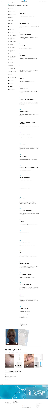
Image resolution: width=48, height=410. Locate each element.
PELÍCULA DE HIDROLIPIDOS (11, 32)
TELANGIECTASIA (12, 89)
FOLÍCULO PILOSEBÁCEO (12, 62)
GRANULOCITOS (11, 29)
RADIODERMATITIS (12, 68)
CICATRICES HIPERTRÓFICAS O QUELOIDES (12, 38)
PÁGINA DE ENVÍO (7, 402)
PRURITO (11, 65)
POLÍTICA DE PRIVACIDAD (16, 402)
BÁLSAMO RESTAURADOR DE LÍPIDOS (12, 51)
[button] (9, 346)
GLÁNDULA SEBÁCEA (13, 71)
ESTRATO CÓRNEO (13, 77)
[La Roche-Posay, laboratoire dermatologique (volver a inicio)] (24, 1)
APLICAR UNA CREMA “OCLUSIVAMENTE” (13, 56)
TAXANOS (11, 86)
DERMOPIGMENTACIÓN (12, 14)
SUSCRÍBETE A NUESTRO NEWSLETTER (16, 401)
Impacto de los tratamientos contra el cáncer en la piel (10, 377)
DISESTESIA (11, 17)
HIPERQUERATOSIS (12, 35)
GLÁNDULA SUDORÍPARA (12, 80)
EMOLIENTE (11, 20)
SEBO (11, 74)
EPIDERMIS (11, 23)
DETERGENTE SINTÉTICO (12, 83)
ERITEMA (10, 26)
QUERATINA (11, 44)
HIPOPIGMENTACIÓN (13, 41)
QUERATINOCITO (12, 47)
